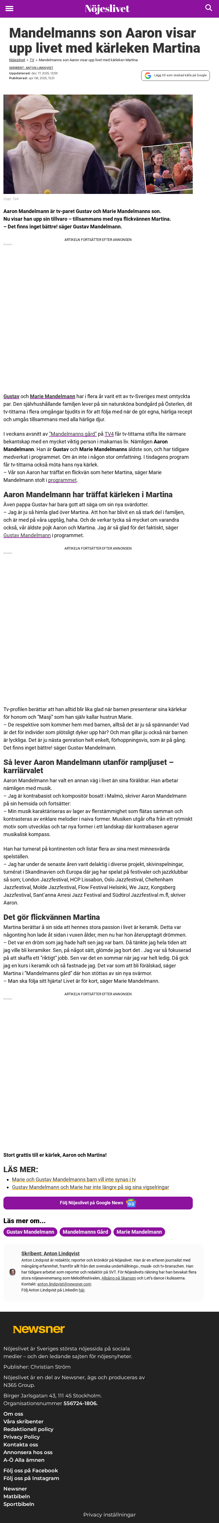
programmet (62, 480)
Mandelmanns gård (85, 1232)
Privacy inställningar (109, 1515)
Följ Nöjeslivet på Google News (91, 1202)
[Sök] (209, 9)
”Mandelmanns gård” (73, 434)
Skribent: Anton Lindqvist (31, 68)
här (81, 1290)
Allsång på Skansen (119, 1278)
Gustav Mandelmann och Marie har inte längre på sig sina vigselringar (90, 1187)
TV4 (109, 434)
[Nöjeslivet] (107, 9)
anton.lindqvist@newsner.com (64, 1284)
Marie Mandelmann (52, 396)
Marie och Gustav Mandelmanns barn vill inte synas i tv (74, 1179)
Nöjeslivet (17, 60)
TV (32, 60)
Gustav (11, 396)
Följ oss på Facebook (30, 1470)
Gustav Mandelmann (27, 535)
